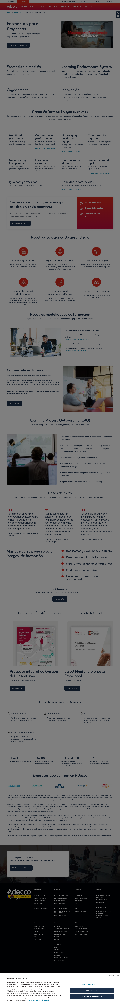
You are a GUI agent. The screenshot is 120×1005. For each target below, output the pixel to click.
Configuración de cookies (92, 984)
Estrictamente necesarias (92, 996)
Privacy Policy (45, 1000)
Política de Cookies (34, 1000)
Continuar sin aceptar (113, 975)
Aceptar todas (91, 990)
